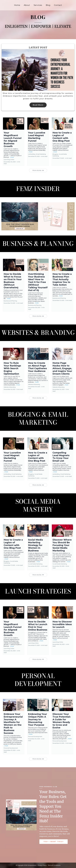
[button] (13, 141)
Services (38, 5)
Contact (58, 5)
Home (17, 5)
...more (12, 157)
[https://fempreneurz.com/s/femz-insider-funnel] (38, 216)
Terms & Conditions (54, 865)
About (27, 5)
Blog (48, 5)
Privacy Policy (42, 865)
